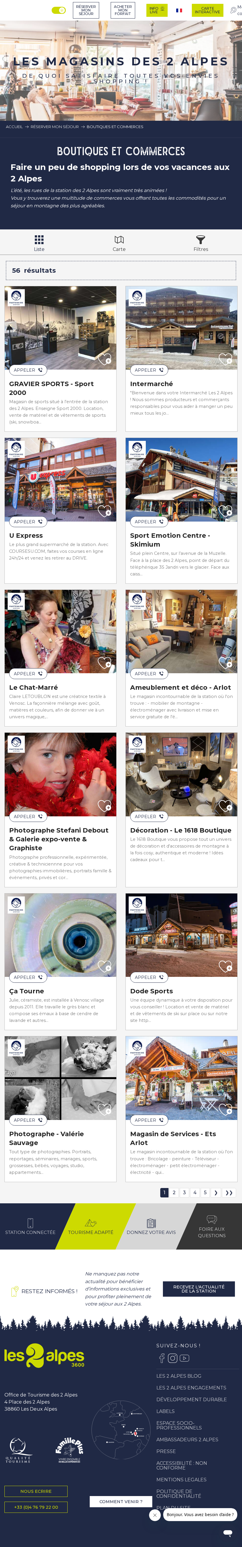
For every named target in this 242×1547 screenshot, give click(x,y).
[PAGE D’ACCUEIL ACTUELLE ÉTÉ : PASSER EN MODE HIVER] (59, 10)
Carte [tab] (119, 249)
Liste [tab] (39, 249)
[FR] (179, 10)
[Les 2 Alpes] (44, 1355)
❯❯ (229, 1192)
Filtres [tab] (201, 249)
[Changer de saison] (59, 10)
